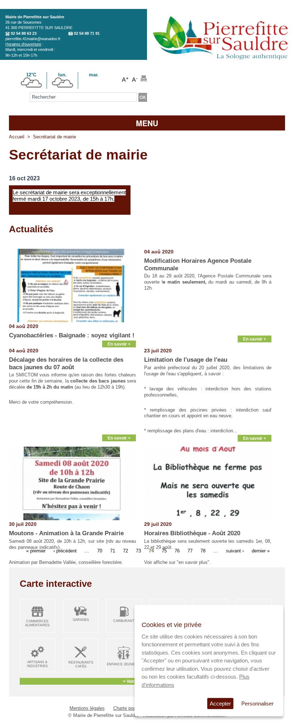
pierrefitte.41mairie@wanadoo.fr (33, 39)
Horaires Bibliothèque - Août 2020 (192, 533)
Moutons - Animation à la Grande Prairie (66, 533)
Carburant (123, 621)
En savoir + (119, 344)
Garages (81, 620)
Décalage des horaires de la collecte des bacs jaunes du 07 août (66, 363)
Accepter (220, 703)
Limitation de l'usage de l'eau (185, 359)
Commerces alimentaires (37, 623)
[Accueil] (220, 62)
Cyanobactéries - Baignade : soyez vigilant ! (71, 335)
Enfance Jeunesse (124, 664)
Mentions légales (87, 708)
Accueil (16, 136)
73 (138, 550)
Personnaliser (257, 703)
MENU (147, 123)
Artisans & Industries (37, 664)
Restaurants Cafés (80, 664)
